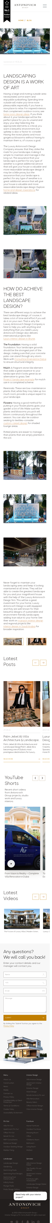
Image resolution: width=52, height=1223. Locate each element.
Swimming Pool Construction (9, 1178)
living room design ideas (16, 114)
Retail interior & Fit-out (35, 1095)
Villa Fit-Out (8, 1126)
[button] (35, 663)
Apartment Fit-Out (11, 1129)
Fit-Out (6, 1121)
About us (7, 1079)
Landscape (7, 1159)
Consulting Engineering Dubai (30, 359)
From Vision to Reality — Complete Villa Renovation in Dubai (22, 875)
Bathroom (30, 1143)
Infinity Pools (8, 1182)
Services (29, 1159)
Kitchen (29, 1150)
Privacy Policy (8, 1026)
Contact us (8, 1093)
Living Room (31, 1147)
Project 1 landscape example (18, 380)
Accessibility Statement (13, 1113)
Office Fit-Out (8, 1133)
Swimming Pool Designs (13, 1174)
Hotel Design (31, 1092)
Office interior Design (34, 1106)
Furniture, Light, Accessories (32, 1180)
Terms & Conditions (11, 1106)
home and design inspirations (19, 190)
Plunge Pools (8, 1186)
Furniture (30, 1121)
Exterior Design (32, 1088)
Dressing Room (32, 1133)
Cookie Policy (8, 1109)
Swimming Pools (10, 1170)
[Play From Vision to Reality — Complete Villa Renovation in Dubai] (22, 838)
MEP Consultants (10, 1140)
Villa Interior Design (34, 1079)
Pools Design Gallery (11, 1189)
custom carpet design (15, 423)
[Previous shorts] (35, 778)
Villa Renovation (32, 1099)
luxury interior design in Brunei (19, 339)
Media (5, 1090)
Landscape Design (10, 1163)
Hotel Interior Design (34, 1191)
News (5, 1086)
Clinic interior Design (34, 1109)
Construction (8, 1083)
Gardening (7, 1167)
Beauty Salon (31, 1102)
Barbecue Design (10, 1143)
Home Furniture (32, 1126)
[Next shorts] (42, 778)
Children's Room (32, 1140)
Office (28, 1136)
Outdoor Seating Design (13, 1147)
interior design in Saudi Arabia (19, 626)
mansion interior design (30, 621)
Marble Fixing (8, 1150)
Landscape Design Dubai (36, 1184)
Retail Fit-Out (8, 1136)
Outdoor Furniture (33, 1129)
